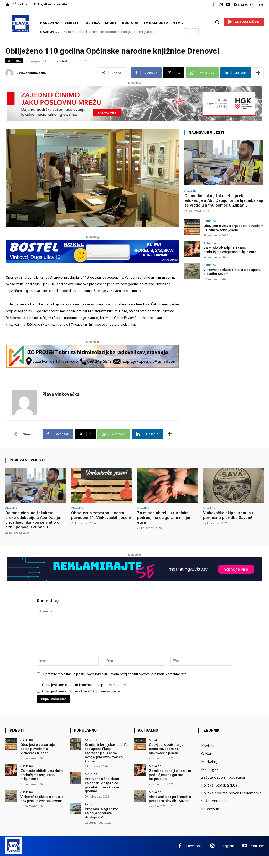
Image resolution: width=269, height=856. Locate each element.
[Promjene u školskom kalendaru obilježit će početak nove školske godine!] (75, 778)
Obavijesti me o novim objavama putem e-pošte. (81, 691)
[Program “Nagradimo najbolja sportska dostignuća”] (75, 808)
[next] (195, 31)
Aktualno (190, 190)
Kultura (14, 61)
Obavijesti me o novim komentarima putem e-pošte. (84, 685)
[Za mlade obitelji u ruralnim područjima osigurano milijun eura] (192, 249)
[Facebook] (213, 4)
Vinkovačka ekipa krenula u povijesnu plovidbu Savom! (105, 32)
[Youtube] (227, 4)
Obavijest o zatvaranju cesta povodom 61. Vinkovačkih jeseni (233, 228)
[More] (258, 72)
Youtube (257, 846)
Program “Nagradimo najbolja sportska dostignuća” (101, 813)
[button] (217, 21)
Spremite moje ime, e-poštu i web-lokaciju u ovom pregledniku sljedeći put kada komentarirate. (115, 674)
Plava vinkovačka (32, 73)
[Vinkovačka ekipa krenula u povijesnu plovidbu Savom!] (192, 271)
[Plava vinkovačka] (10, 73)
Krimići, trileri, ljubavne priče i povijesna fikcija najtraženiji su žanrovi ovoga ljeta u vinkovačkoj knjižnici (106, 753)
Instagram (226, 846)
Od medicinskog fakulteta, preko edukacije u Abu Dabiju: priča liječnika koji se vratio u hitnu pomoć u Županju (223, 200)
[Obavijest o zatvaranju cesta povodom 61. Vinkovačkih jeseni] (192, 227)
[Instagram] (220, 4)
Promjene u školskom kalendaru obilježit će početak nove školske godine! (102, 785)
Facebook (194, 846)
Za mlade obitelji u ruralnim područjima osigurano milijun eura (230, 250)
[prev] (187, 31)
